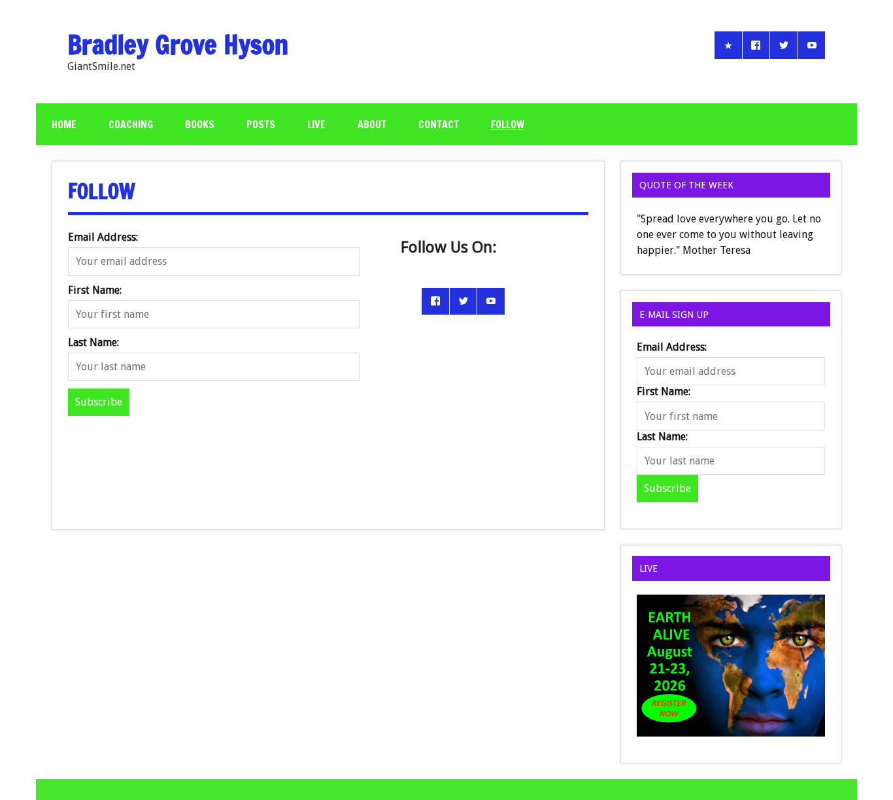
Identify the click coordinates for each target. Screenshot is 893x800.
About (372, 124)
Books (199, 124)
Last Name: (93, 342)
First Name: (95, 290)
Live (316, 124)
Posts (260, 124)
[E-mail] (728, 45)
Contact (438, 124)
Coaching (131, 124)
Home (64, 124)
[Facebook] (756, 45)
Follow (507, 124)
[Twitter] (784, 45)
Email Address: (103, 237)
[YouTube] (812, 45)
